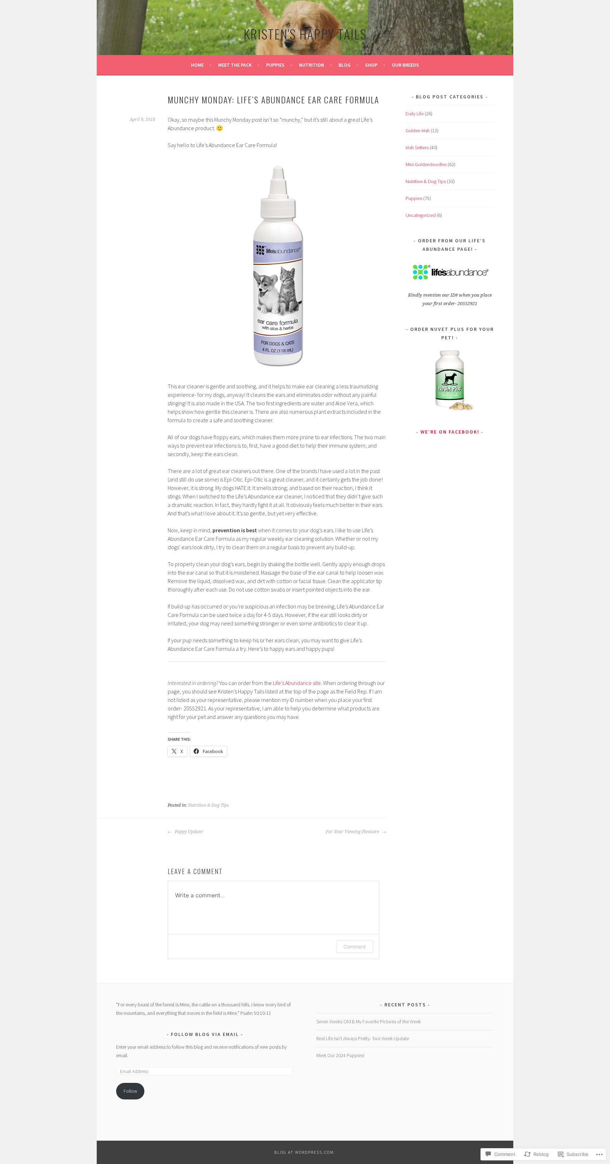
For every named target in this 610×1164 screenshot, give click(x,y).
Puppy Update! (188, 831)
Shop (371, 65)
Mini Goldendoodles (426, 164)
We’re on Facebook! (449, 432)
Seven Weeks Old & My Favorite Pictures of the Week (368, 1021)
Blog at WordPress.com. (305, 1152)
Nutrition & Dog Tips (208, 805)
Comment (354, 947)
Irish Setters (417, 147)
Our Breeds (405, 65)
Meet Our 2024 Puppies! (340, 1055)
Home (197, 65)
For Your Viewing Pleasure (353, 831)
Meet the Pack (235, 65)
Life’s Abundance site (296, 682)
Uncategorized (421, 215)
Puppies (275, 65)
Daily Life (415, 113)
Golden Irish (418, 130)
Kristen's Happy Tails (305, 33)
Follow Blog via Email (205, 1034)
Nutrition (311, 65)
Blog (345, 65)
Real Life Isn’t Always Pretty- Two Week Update (362, 1038)
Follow (130, 1091)
